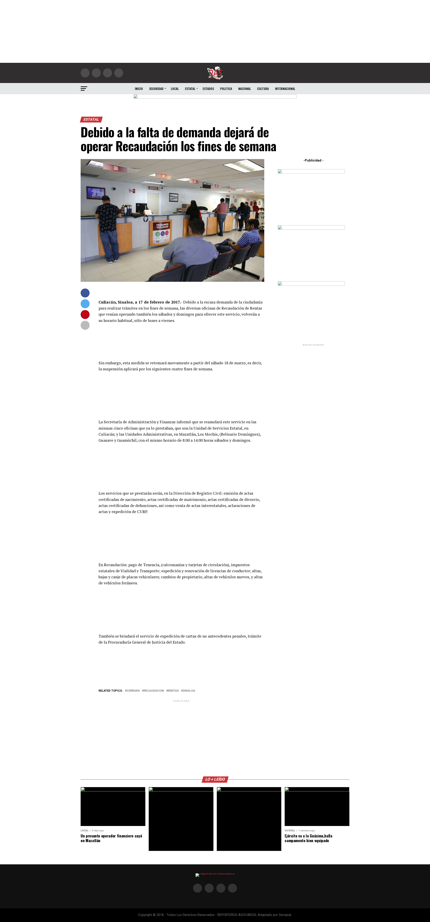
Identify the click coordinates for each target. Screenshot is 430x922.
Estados (208, 88)
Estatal (190, 88)
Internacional (285, 88)
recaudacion (154, 690)
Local (175, 88)
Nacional (244, 88)
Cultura (263, 88)
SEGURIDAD (156, 88)
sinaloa (189, 690)
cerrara (133, 690)
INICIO (139, 88)
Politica (226, 88)
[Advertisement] (215, 31)
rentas (173, 690)
